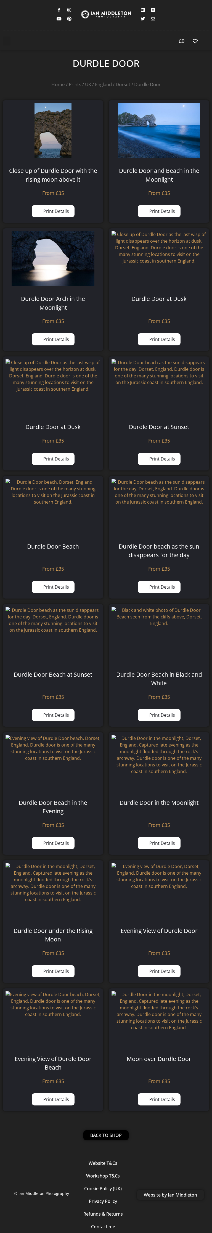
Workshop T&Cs (103, 1176)
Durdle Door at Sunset (159, 427)
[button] (6, 41)
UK (88, 84)
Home (58, 84)
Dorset (123, 84)
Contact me (103, 1227)
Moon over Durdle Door (159, 1059)
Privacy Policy (103, 1201)
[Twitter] (142, 18)
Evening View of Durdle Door (159, 931)
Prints (75, 84)
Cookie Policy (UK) (103, 1189)
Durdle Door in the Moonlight (159, 802)
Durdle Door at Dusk (159, 299)
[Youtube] (59, 18)
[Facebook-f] (59, 10)
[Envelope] (153, 18)
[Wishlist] (197, 41)
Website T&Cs (103, 1163)
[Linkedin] (142, 10)
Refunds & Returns (103, 1214)
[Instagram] (69, 10)
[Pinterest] (69, 18)
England (103, 84)
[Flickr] (153, 10)
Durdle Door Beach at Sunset (53, 674)
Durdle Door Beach (53, 546)
